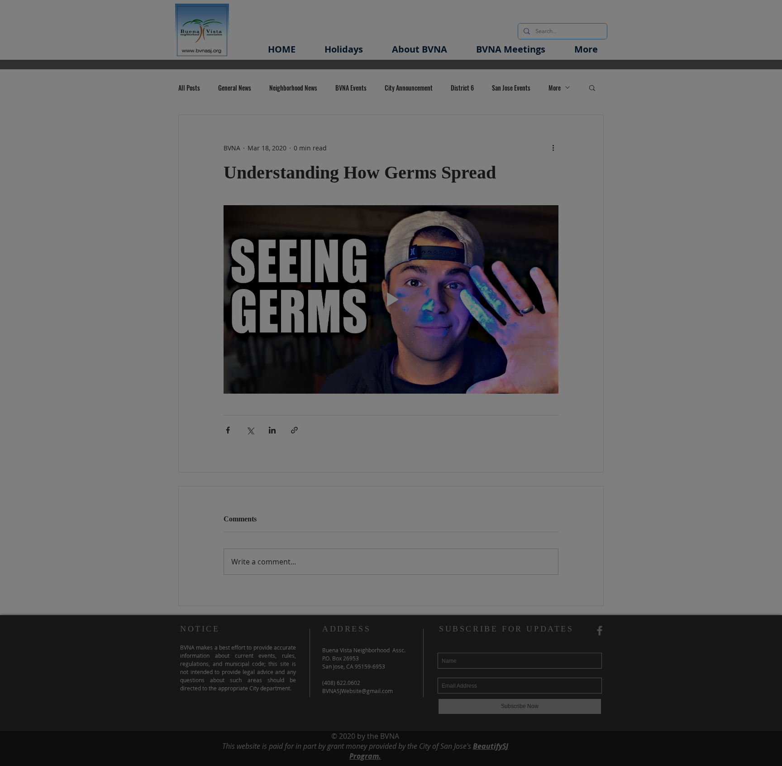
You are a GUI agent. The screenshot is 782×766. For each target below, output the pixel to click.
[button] (516, 306)
